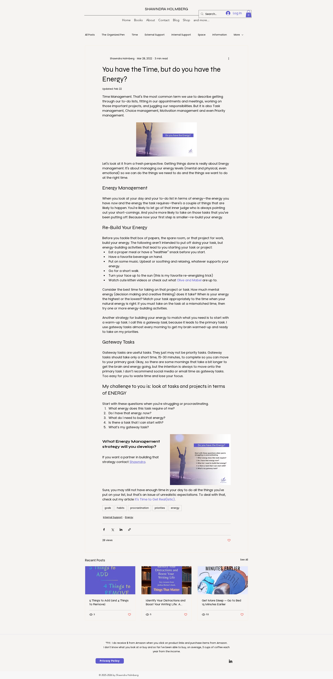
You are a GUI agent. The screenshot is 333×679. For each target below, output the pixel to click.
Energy (129, 517)
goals (108, 508)
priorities (160, 508)
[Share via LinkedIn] (121, 529)
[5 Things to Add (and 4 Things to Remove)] (110, 580)
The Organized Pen (113, 34)
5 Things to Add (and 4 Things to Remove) (109, 602)
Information (219, 34)
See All (244, 559)
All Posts (90, 34)
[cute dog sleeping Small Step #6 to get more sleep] (223, 580)
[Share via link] (129, 529)
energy (175, 508)
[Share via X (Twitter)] (112, 529)
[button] (248, 13)
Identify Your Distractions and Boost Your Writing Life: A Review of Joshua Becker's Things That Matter (166, 602)
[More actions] (229, 59)
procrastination (139, 508)
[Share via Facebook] (104, 529)
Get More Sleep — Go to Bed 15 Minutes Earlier (221, 602)
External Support (155, 34)
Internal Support (181, 34)
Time (135, 34)
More (237, 34)
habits (120, 508)
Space (202, 34)
